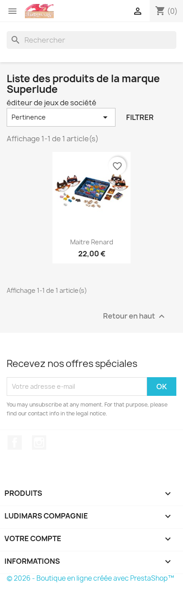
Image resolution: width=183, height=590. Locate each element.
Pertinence (61, 117)
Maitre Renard (91, 242)
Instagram (39, 442)
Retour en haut (135, 316)
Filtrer (140, 117)
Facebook (15, 442)
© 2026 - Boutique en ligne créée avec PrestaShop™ (90, 578)
